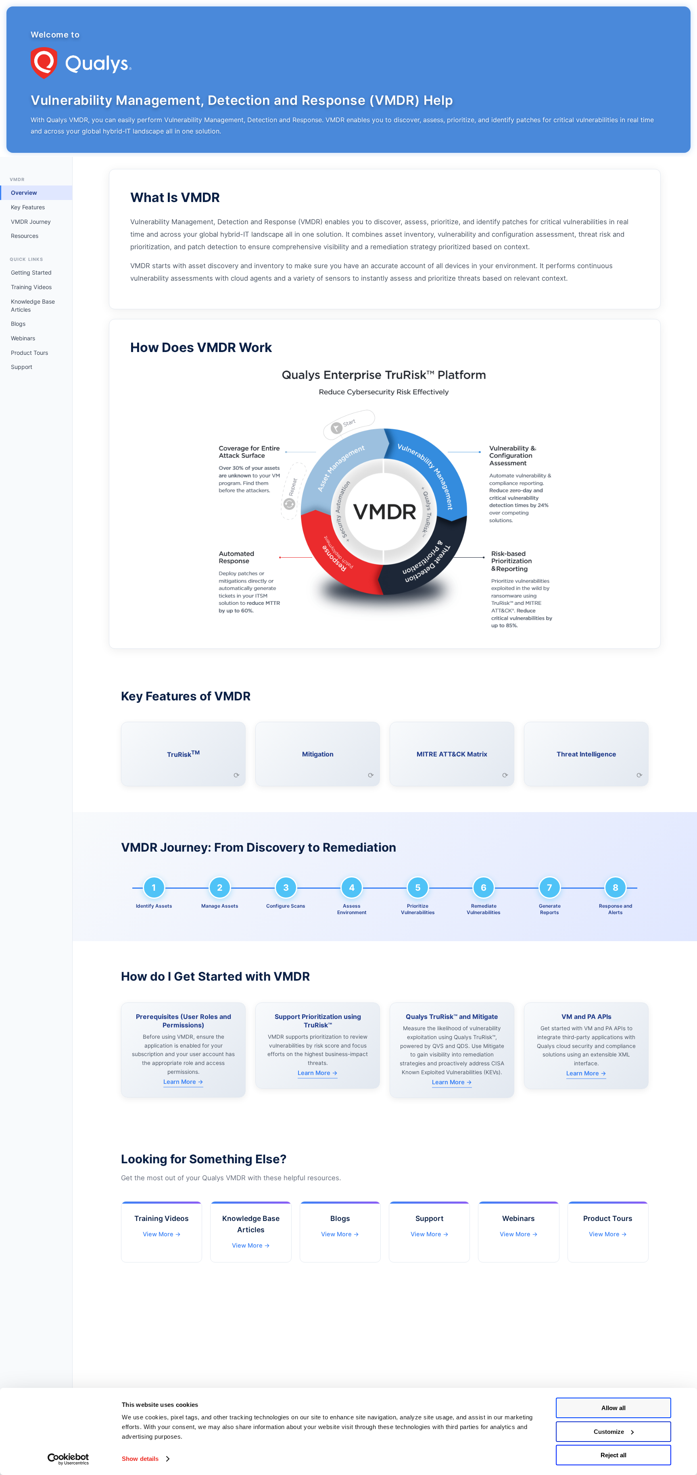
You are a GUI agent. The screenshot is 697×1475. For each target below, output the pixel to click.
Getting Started (31, 272)
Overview (24, 192)
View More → (162, 1234)
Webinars (23, 338)
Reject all (613, 1455)
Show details (140, 1458)
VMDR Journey (31, 221)
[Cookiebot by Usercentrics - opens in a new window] (68, 1459)
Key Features (28, 207)
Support (21, 366)
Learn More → (183, 1081)
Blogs (18, 323)
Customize (609, 1431)
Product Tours (29, 352)
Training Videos (31, 286)
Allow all (613, 1407)
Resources (24, 235)
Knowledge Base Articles (33, 305)
